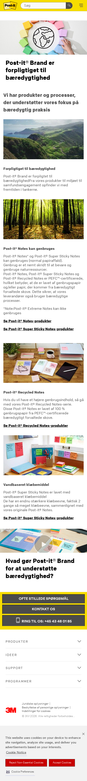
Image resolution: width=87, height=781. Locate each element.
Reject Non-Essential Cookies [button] (26, 762)
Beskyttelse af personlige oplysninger (45, 707)
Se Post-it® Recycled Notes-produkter (35, 425)
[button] (20, 772)
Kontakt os (43, 609)
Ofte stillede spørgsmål (43, 599)
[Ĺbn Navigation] (81, 6)
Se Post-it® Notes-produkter (27, 321)
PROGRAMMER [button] (19, 681)
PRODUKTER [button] (17, 641)
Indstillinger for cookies (36, 711)
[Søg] (69, 5)
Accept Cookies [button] (62, 762)
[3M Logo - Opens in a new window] (10, 5)
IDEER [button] (11, 655)
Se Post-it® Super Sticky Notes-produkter (38, 329)
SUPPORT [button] (14, 668)
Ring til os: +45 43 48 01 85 (46, 621)
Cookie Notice (16, 752)
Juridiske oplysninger (35, 703)
